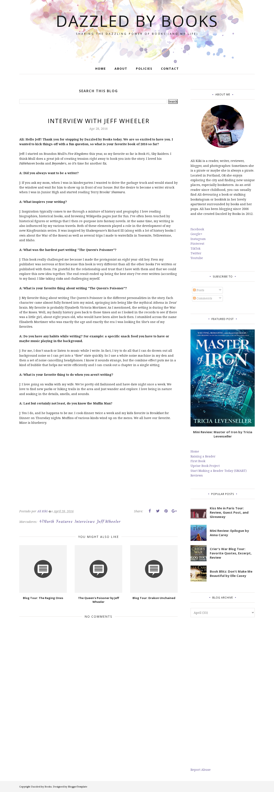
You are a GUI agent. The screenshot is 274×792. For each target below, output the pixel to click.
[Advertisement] (223, 692)
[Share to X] (157, 511)
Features (64, 521)
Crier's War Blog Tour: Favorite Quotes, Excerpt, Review (231, 553)
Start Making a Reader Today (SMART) (219, 471)
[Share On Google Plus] (174, 511)
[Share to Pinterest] (165, 511)
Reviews (197, 475)
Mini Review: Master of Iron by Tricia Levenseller (222, 434)
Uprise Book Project (205, 466)
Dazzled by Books (137, 21)
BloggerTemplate (77, 786)
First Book (198, 461)
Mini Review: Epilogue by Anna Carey (229, 532)
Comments (204, 298)
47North (46, 521)
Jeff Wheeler (109, 521)
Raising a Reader (203, 456)
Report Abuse (201, 770)
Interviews (85, 521)
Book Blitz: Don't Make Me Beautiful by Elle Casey (231, 573)
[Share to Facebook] (149, 511)
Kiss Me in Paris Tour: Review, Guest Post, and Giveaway (229, 512)
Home (195, 451)
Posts (200, 290)
